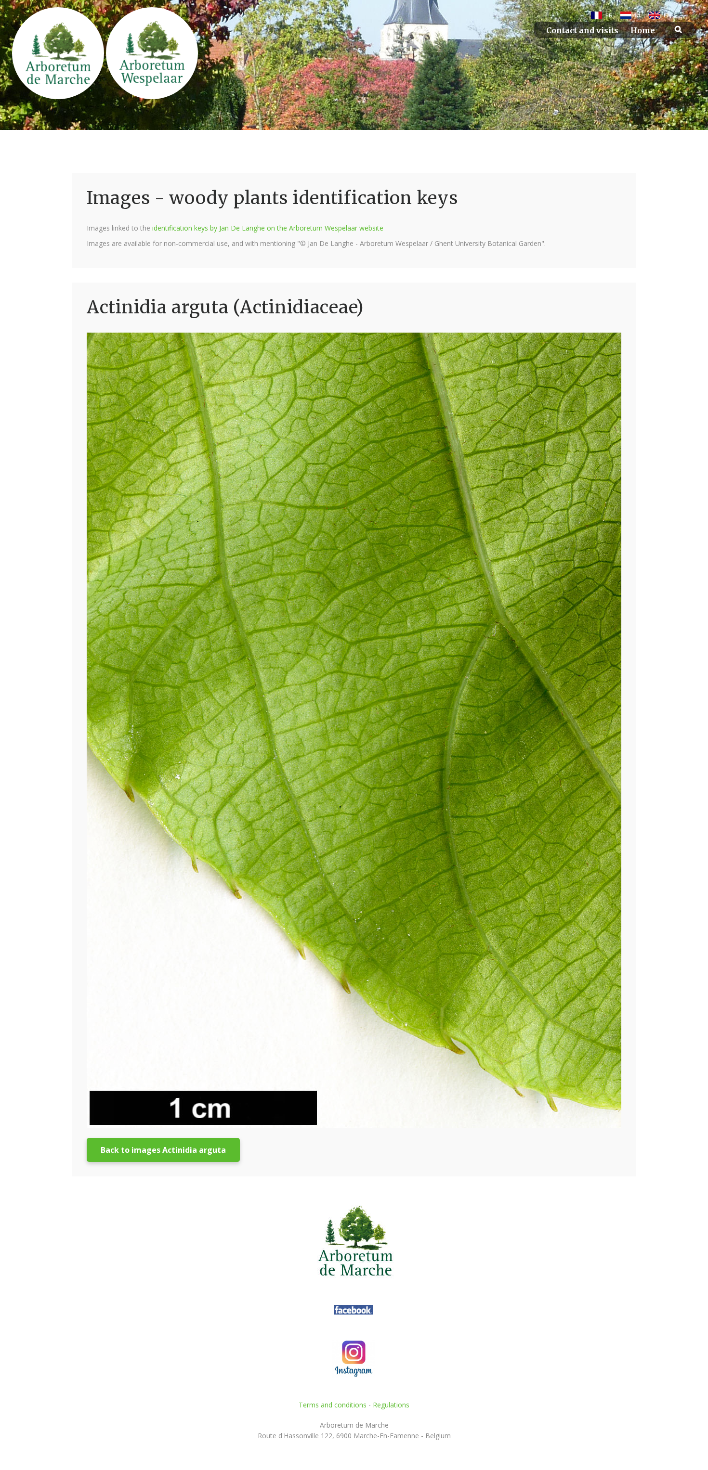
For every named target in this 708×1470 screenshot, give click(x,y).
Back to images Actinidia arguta (163, 1150)
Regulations (391, 1404)
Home (642, 30)
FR (609, 15)
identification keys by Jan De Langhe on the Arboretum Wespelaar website (267, 227)
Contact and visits (582, 30)
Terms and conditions (333, 1404)
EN (667, 15)
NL (638, 15)
